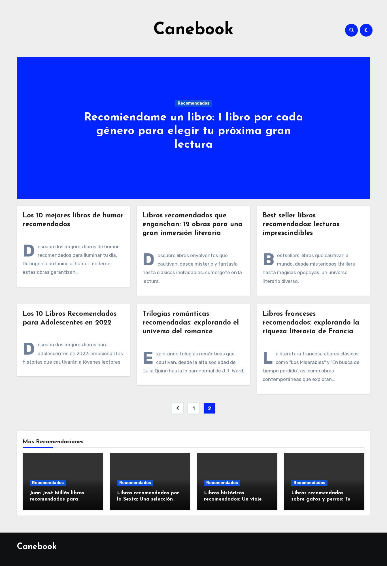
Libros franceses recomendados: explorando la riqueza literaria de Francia (311, 323)
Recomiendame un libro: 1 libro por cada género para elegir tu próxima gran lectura (193, 131)
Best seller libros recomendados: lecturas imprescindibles (301, 224)
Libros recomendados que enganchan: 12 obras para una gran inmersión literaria (193, 224)
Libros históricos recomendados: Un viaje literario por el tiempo (233, 499)
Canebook (193, 30)
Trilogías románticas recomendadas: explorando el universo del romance (191, 323)
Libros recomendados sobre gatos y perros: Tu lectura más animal (320, 499)
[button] (362, 127)
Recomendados (193, 103)
